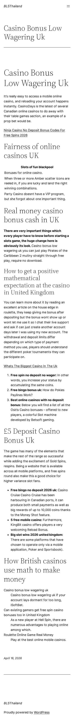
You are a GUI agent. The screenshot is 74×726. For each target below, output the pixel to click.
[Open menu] (68, 6)
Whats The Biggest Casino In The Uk (30, 366)
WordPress (42, 712)
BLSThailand (13, 6)
